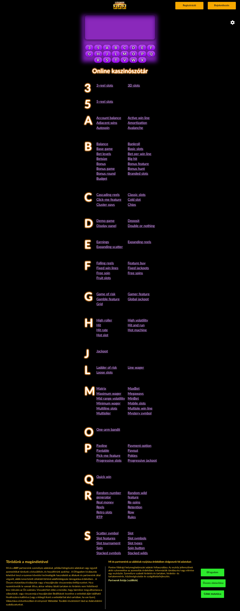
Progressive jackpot (142, 460)
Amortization (137, 123)
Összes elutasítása (213, 583)
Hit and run (136, 325)
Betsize (101, 159)
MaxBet (134, 388)
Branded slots (138, 173)
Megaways (136, 393)
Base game (104, 149)
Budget (101, 178)
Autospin (103, 128)
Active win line (139, 118)
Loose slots (104, 372)
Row (131, 512)
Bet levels (103, 154)
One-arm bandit (108, 429)
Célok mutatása (212, 594)
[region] (120, 583)
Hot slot (102, 335)
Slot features (105, 538)
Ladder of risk (106, 367)
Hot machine (137, 330)
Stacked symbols (108, 553)
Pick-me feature (108, 456)
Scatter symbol (107, 533)
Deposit (133, 221)
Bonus (101, 164)
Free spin (103, 273)
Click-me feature (108, 199)
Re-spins (134, 502)
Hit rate (102, 330)
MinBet (133, 398)
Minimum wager (108, 403)
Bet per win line (139, 154)
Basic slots (135, 149)
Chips (132, 205)
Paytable (102, 450)
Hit (98, 325)
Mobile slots (137, 403)
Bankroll (134, 144)
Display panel (106, 226)
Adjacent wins (106, 123)
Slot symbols (137, 538)
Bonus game (105, 169)
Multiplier (103, 413)
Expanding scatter (109, 247)
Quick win (103, 477)
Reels (100, 507)
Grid (99, 304)
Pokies (132, 456)
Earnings (102, 242)
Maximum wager (108, 393)
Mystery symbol (140, 413)
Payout (133, 450)
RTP (99, 517)
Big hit (132, 159)
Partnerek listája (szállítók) (123, 580)
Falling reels (105, 263)
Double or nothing (141, 226)
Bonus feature (138, 164)
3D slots (134, 85)
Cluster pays (105, 205)
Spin (99, 548)
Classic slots (137, 195)
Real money (105, 502)
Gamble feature (108, 299)
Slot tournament (108, 543)
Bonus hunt (136, 169)
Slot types (135, 543)
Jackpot (102, 351)
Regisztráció (189, 5)
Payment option (139, 446)
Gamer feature (139, 294)
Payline (101, 446)
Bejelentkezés (221, 5)
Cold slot (134, 199)
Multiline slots (106, 408)
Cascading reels (108, 195)
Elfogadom (212, 572)
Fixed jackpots (138, 268)
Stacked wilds (138, 553)
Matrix (101, 388)
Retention (135, 507)
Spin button (136, 548)
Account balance (108, 118)
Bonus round (106, 173)
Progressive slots (109, 460)
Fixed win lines (107, 268)
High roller (104, 320)
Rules (132, 517)
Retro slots (104, 512)
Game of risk (105, 294)
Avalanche (135, 128)
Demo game (105, 221)
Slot (130, 533)
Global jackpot (138, 299)
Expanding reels (139, 242)
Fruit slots (103, 278)
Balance (102, 144)
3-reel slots (104, 85)
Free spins (135, 273)
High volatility (138, 320)
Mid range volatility (110, 398)
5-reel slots (104, 101)
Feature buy (137, 263)
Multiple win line (140, 408)
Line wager (136, 367)
